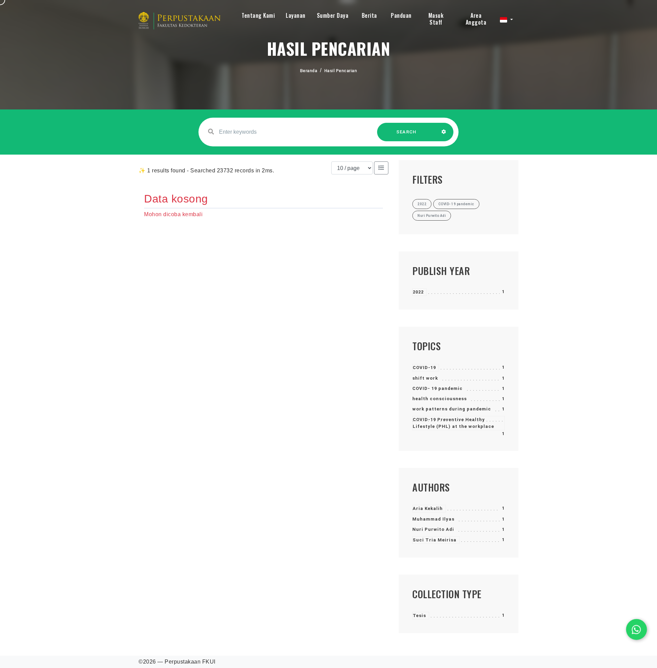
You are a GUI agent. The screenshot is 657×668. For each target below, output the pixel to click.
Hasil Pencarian (340, 70)
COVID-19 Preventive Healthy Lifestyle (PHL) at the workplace (453, 423)
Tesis (419, 615)
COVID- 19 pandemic (437, 388)
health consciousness (439, 398)
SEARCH (406, 131)
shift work (425, 378)
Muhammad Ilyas (433, 519)
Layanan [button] (296, 15)
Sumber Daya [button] (333, 15)
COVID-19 (424, 367)
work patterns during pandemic (451, 408)
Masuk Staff (436, 18)
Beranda (309, 70)
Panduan (401, 15)
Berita (369, 15)
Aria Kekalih (428, 508)
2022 (418, 291)
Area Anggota (476, 18)
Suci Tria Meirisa (434, 539)
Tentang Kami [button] (258, 15)
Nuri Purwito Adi (433, 529)
